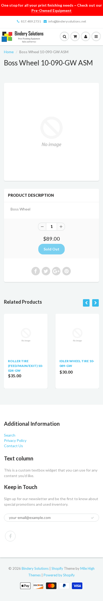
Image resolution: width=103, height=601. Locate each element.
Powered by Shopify (59, 575)
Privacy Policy (15, 440)
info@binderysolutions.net (67, 21)
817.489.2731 (31, 21)
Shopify (57, 568)
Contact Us (13, 445)
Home (9, 52)
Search (9, 435)
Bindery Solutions (35, 568)
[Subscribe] (92, 518)
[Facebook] (10, 536)
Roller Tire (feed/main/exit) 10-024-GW (25, 366)
